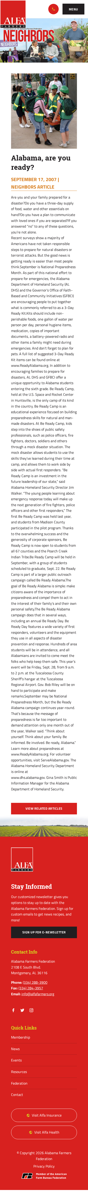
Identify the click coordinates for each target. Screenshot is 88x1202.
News (15, 1048)
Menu (73, 9)
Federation (19, 1083)
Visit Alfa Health (46, 1132)
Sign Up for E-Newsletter (44, 932)
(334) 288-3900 (53, 9)
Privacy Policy (44, 1166)
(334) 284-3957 (31, 988)
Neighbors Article (32, 186)
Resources (19, 1071)
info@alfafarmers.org (37, 994)
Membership (20, 1037)
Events (16, 1060)
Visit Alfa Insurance (47, 1115)
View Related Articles (44, 808)
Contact (17, 1094)
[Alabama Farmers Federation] (22, 859)
